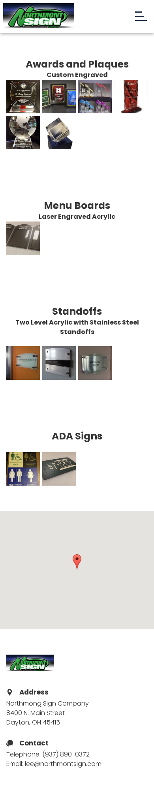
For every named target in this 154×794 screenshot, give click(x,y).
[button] (77, 562)
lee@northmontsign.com (63, 763)
